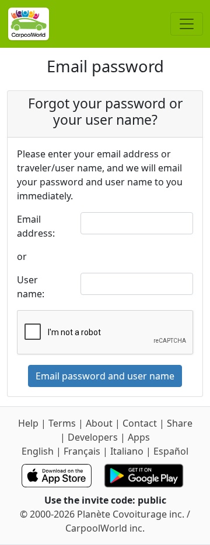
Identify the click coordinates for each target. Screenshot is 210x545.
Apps (139, 437)
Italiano (127, 451)
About (99, 423)
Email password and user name (105, 376)
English (38, 451)
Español (170, 451)
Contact (140, 423)
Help (28, 423)
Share (179, 423)
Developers (93, 437)
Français (82, 451)
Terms (62, 423)
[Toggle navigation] (186, 24)
